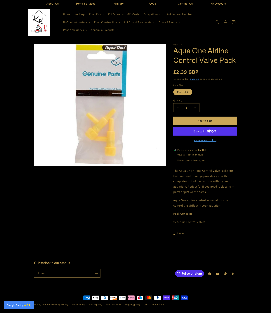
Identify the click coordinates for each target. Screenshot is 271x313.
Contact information (154, 304)
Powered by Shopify (58, 304)
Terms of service (113, 304)
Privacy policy (95, 304)
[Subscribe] (96, 273)
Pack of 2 (182, 92)
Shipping (194, 78)
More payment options (205, 140)
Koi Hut (45, 304)
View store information (191, 160)
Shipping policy (132, 304)
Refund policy (78, 304)
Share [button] (180, 233)
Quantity (178, 100)
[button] (96, 14)
